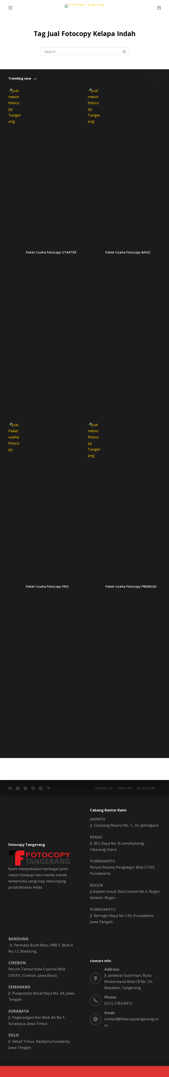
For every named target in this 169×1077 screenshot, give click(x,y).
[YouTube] (40, 788)
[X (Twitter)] (17, 788)
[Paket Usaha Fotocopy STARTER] (15, 252)
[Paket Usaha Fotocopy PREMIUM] (94, 586)
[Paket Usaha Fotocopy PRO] (15, 586)
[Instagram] (25, 788)
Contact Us (103, 788)
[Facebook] (10, 788)
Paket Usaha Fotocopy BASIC (128, 252)
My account (146, 788)
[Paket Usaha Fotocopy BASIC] (94, 252)
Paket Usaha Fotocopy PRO (47, 586)
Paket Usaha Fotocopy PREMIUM (130, 586)
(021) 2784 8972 (118, 1003)
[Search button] (124, 52)
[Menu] (10, 8)
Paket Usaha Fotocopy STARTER (51, 252)
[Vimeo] (48, 788)
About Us (125, 788)
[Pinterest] (33, 788)
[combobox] (80, 51)
